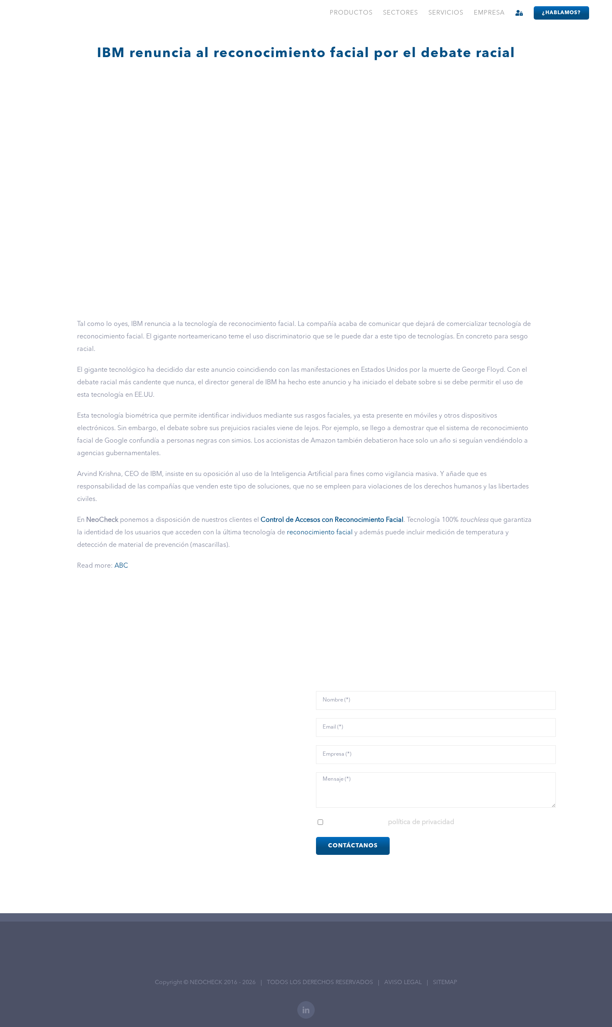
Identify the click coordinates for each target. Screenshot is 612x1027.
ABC (121, 566)
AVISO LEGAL (403, 982)
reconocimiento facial (320, 532)
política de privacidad (421, 822)
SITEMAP (445, 982)
